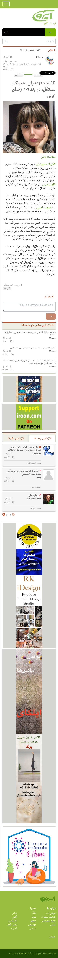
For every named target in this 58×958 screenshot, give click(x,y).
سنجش (32, 928)
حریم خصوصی (48, 921)
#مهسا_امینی (43, 207)
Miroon (39, 57)
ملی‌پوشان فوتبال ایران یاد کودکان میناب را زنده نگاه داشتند (24, 448)
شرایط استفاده (48, 917)
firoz (39, 478)
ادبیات (33, 508)
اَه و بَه (14, 928)
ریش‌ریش (33, 495)
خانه (38, 50)
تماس (53, 925)
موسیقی (32, 925)
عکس (31, 50)
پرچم (6, 288)
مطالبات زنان (48, 157)
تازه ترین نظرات (16, 438)
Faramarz (37, 454)
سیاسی (33, 487)
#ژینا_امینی (49, 184)
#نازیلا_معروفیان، (46, 164)
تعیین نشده (7, 61)
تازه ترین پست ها (42, 438)
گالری (14, 917)
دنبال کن (6, 57)
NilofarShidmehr (34, 499)
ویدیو (33, 921)
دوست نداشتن (40, 75)
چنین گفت (12, 925)
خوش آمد (51, 913)
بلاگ (34, 913)
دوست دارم (16, 75)
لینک (34, 917)
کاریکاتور (12, 921)
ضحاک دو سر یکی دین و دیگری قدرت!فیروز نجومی (24, 472)
